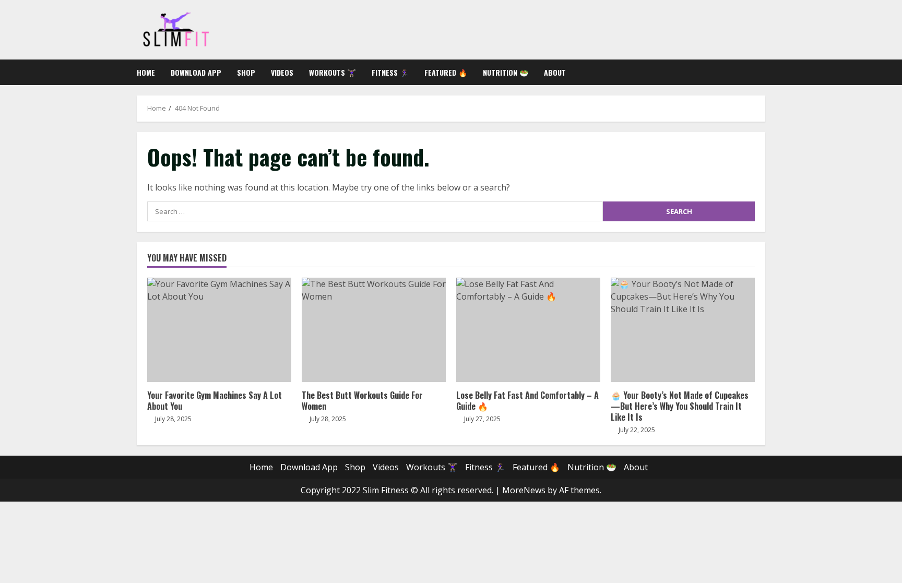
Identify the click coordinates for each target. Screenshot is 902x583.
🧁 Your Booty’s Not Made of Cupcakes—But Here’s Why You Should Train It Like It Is (683, 330)
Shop (246, 72)
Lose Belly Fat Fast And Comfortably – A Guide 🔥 (528, 330)
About (555, 72)
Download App (196, 72)
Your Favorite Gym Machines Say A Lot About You (219, 330)
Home (146, 72)
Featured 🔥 (445, 72)
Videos (282, 72)
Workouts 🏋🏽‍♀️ (332, 72)
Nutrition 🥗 (505, 72)
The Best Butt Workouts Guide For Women (374, 330)
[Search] (762, 72)
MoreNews (523, 490)
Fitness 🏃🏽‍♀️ (390, 72)
